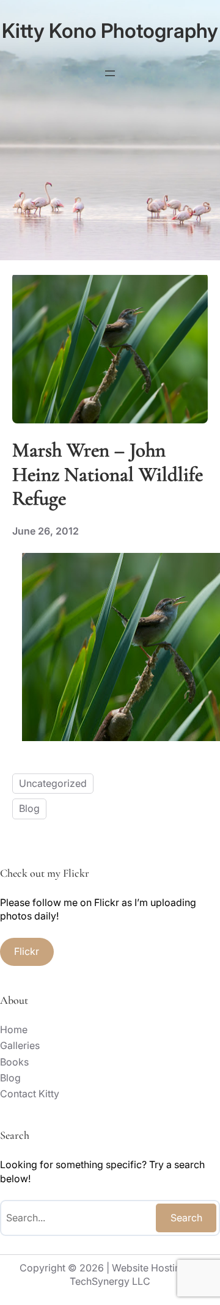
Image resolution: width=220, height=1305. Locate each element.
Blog (29, 808)
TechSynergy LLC (110, 1281)
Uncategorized (53, 783)
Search (186, 1218)
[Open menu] (110, 73)
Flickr (26, 951)
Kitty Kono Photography (110, 30)
